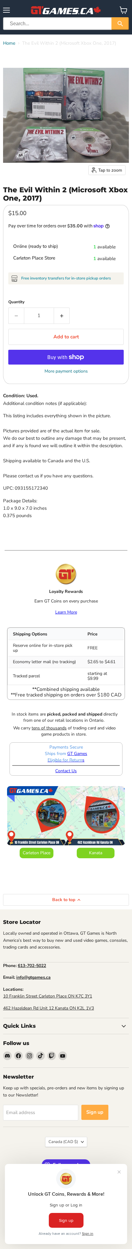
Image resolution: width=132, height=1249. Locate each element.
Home (9, 43)
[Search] (120, 23)
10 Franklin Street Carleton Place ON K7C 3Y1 (47, 996)
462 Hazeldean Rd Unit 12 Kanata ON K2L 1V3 (48, 1008)
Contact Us (66, 771)
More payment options (66, 371)
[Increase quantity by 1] (62, 316)
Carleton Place (36, 853)
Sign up (94, 1112)
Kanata (95, 853)
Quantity (16, 302)
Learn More (66, 612)
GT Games (77, 754)
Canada (63, 1142)
